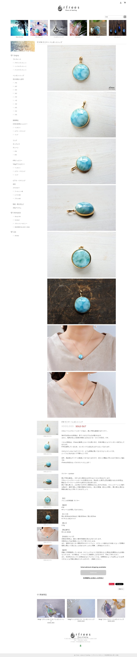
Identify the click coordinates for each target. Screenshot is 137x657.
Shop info (18, 216)
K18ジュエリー (17, 160)
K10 (16, 155)
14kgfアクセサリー (19, 164)
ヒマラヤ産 (18, 195)
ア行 (16, 83)
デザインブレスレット (20, 63)
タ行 (16, 93)
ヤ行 (16, 107)
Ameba (17, 235)
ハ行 (16, 100)
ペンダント (18, 127)
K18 (16, 151)
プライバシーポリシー (21, 223)
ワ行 (16, 114)
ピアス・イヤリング (20, 131)
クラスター (16, 188)
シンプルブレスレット (20, 66)
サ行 (16, 90)
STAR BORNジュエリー (20, 124)
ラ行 (16, 111)
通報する (121, 589)
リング (16, 134)
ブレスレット (17, 59)
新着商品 (15, 120)
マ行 (16, 104)
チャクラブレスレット (20, 70)
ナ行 (16, 97)
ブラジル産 (18, 198)
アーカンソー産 (19, 191)
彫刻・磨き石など (18, 204)
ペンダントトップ (18, 75)
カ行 (16, 86)
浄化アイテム (17, 208)
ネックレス (16, 144)
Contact (17, 220)
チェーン (15, 147)
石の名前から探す (18, 79)
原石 (14, 184)
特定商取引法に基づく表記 (22, 227)
